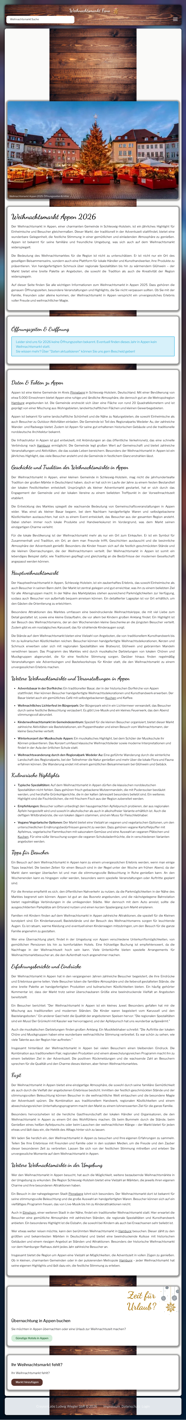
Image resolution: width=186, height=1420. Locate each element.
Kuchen (110, 698)
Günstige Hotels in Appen (32, 1338)
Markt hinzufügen (27, 1382)
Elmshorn (29, 1212)
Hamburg (17, 403)
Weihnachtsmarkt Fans (89, 10)
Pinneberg (77, 392)
